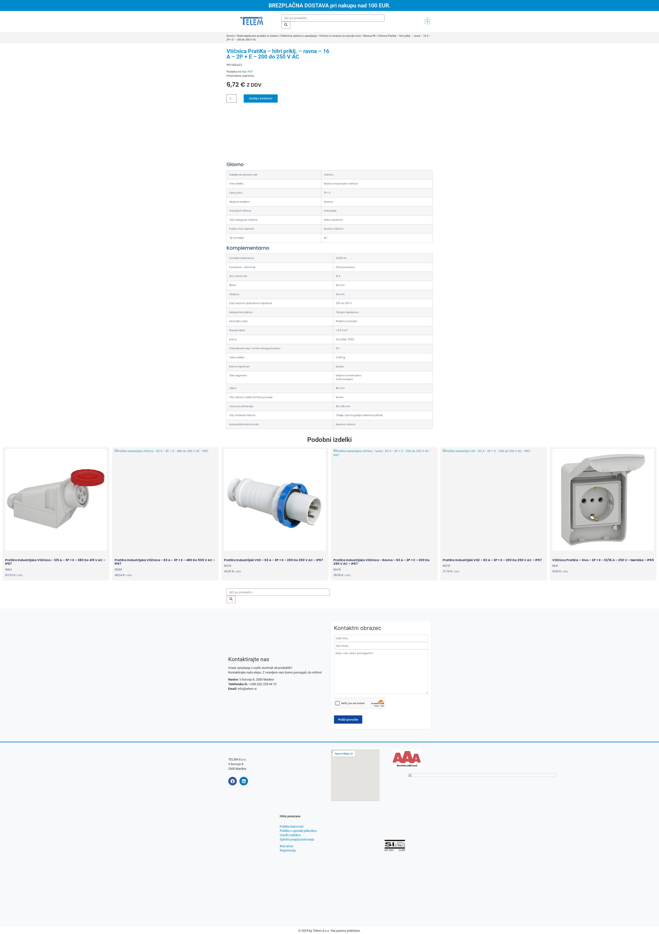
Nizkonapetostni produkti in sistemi (257, 35)
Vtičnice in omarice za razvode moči (340, 35)
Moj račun (286, 846)
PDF (250, 71)
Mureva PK (369, 35)
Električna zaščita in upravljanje (299, 35)
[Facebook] (232, 781)
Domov (231, 35)
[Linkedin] (243, 781)
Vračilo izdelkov (290, 835)
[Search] (285, 25)
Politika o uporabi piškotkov (298, 831)
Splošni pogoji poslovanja (297, 839)
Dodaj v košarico (260, 98)
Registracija (288, 850)
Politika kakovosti (291, 826)
